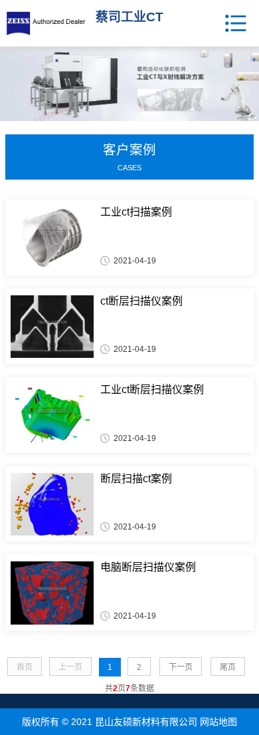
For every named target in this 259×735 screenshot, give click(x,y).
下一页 (181, 667)
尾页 (228, 667)
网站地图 (218, 721)
